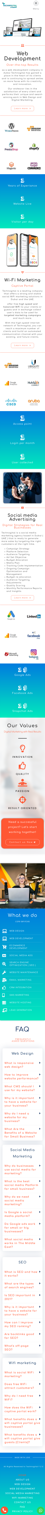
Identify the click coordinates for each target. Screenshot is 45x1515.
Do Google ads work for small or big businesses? (19, 1228)
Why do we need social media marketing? (16, 1200)
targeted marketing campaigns (22, 315)
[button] (22, 1065)
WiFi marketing (22, 1498)
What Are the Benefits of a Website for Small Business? (20, 1133)
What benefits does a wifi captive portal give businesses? (22, 1423)
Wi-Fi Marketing (22, 280)
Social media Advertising (22, 517)
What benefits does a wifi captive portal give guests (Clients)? (22, 1438)
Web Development (22, 56)
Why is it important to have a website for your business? (20, 1102)
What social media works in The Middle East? (19, 1243)
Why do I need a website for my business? (16, 1117)
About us (22, 1480)
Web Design (22, 1484)
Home (22, 1475)
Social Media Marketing (22, 1493)
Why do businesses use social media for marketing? (20, 1169)
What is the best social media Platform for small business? (21, 1185)
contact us (22, 1502)
